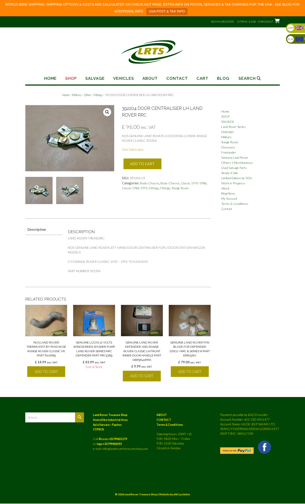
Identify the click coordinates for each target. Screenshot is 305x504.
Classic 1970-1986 (194, 183)
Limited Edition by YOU (236, 178)
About (150, 78)
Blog (223, 78)
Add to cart (142, 164)
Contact (177, 78)
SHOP (225, 116)
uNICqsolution (181, 494)
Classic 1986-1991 (135, 188)
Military (76, 95)
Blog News (228, 193)
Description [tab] (36, 229)
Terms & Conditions (234, 204)
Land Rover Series (233, 127)
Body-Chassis (149, 183)
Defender (227, 132)
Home (50, 78)
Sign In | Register (222, 21)
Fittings (98, 95)
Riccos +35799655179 (113, 439)
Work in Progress (233, 183)
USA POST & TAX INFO (167, 11)
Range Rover (180, 188)
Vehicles (123, 78)
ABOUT (162, 415)
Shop (71, 78)
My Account (229, 198)
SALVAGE (227, 121)
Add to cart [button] (46, 372)
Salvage (95, 78)
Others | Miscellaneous (237, 163)
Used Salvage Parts (234, 168)
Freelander (228, 152)
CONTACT (164, 420)
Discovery (228, 147)
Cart (202, 78)
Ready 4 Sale (229, 173)
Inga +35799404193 (109, 444)
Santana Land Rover (234, 157)
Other (87, 95)
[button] (107, 112)
